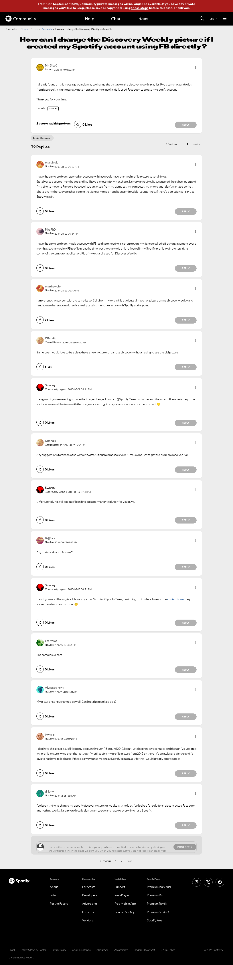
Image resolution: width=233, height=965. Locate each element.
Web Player (121, 895)
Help (89, 19)
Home (25, 29)
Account (53, 108)
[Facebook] (220, 882)
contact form (175, 599)
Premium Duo (155, 895)
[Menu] (225, 18)
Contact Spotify (124, 912)
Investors (88, 912)
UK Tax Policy (168, 950)
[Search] (202, 18)
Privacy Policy (59, 950)
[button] (195, 67)
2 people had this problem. (53, 123)
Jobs (53, 895)
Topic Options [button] (41, 138)
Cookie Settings (81, 950)
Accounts (47, 29)
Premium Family (157, 904)
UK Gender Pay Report (21, 957)
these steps (139, 8)
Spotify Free (155, 920)
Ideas (142, 19)
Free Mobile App (125, 904)
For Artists (88, 887)
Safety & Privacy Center (33, 950)
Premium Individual (159, 887)
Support (119, 887)
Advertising (89, 904)
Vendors (87, 920)
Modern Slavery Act (144, 950)
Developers (89, 895)
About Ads (102, 950)
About (54, 887)
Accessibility (121, 950)
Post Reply (185, 847)
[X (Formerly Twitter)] (208, 882)
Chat (116, 19)
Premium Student (158, 912)
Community (24, 19)
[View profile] (40, 67)
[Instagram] (196, 882)
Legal (12, 950)
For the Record (59, 904)
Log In (213, 19)
